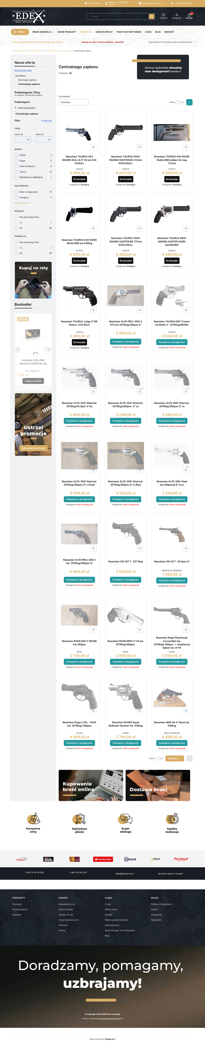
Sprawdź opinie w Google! (170, 873)
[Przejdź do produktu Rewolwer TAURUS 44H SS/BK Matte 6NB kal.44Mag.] (79, 214)
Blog (107, 935)
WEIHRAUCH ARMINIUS (31, 177)
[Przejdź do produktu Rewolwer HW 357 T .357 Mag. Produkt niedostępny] (125, 534)
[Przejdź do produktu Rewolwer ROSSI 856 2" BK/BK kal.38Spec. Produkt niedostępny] (79, 615)
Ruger (22, 160)
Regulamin (156, 920)
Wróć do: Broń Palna (23, 70)
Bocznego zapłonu (27, 80)
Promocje (17, 904)
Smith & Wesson (27, 166)
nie (20, 228)
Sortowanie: (64, 96)
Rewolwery (65, 51)
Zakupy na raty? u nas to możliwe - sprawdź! (102, 42)
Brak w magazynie (29, 192)
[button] (151, 16)
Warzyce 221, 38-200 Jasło (119, 3)
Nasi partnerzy (112, 925)
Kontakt (108, 914)
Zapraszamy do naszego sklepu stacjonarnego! (171, 42)
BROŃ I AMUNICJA (36, 51)
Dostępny (24, 197)
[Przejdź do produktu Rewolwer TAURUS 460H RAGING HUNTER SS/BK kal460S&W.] (172, 214)
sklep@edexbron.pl (152, 3)
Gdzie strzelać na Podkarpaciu (120, 930)
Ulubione (16, 914)
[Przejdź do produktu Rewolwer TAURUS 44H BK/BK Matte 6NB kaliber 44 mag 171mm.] (172, 132)
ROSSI (23, 155)
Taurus (23, 171)
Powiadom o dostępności (126, 341)
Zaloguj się (156, 914)
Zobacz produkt (33, 381)
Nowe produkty (20, 909)
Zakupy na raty (66, 914)
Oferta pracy (94, 3)
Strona (172, 102)
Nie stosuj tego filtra (29, 217)
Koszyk (154, 909)
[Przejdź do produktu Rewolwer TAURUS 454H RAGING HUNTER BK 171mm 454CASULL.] (125, 214)
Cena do (40, 134)
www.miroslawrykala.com (110, 1018)
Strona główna (18, 51)
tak (21, 222)
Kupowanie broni (67, 904)
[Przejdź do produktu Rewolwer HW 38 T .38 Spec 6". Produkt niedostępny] (172, 534)
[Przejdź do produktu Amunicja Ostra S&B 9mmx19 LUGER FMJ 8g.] (33, 334)
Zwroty (62, 930)
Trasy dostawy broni (69, 920)
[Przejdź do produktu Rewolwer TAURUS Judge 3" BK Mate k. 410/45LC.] (79, 295)
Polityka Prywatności (161, 904)
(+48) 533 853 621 (184, 3)
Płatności (63, 925)
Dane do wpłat (66, 909)
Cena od (19, 134)
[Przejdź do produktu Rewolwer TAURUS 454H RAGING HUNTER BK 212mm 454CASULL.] (125, 132)
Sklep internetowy (101, 1039)
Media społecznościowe (116, 920)
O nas (108, 904)
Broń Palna (52, 51)
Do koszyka (79, 179)
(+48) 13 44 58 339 (34, 872)
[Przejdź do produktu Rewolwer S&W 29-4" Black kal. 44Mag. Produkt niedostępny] (172, 696)
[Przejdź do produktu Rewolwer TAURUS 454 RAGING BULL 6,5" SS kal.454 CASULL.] (79, 132)
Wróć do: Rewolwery (26, 108)
